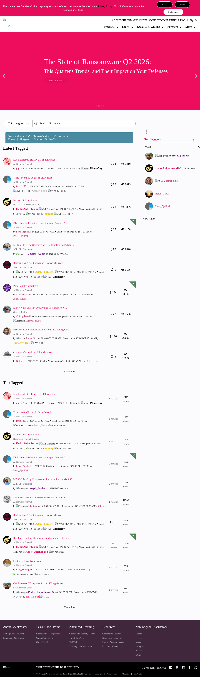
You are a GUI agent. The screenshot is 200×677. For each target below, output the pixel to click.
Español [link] (138, 634)
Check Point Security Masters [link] (82, 634)
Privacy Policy (105, 6)
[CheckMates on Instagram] (194, 667)
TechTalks (73, 642)
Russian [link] (138, 650)
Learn (125, 26)
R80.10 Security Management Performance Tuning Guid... (42, 329)
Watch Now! (24, 80)
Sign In (193, 20)
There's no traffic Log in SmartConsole (32, 177)
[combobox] (84, 123)
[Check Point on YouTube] (182, 667)
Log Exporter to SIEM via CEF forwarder (34, 159)
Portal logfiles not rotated (25, 286)
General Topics (20, 312)
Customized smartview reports (28, 561)
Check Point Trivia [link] (44, 638)
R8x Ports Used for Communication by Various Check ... (41, 538)
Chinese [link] (138, 655)
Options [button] (147, 132)
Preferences (173, 12)
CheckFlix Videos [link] (44, 642)
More (188, 26)
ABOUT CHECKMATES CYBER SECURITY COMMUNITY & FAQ (148, 20)
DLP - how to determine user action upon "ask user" (39, 223)
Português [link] (139, 646)
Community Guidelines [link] (13, 638)
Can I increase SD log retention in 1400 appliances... (39, 583)
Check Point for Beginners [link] (48, 634)
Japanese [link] (139, 642)
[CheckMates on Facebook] (188, 667)
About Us (125, 674)
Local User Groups (148, 26)
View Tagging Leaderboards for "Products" (170, 140)
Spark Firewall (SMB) (23, 588)
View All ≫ (69, 371)
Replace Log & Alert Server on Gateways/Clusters (38, 263)
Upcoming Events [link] (110, 646)
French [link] (138, 638)
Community (59, 136)
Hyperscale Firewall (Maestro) (26, 204)
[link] (169, 667)
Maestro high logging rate (26, 200)
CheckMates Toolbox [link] (111, 634)
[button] (164, 4)
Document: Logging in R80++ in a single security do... (40, 497)
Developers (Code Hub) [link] (112, 638)
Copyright (98, 674)
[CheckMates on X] (176, 667)
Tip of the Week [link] (76, 638)
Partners (172, 26)
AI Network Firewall (22, 164)
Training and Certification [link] (80, 646)
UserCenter (138, 674)
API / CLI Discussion (22, 249)
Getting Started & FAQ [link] (13, 634)
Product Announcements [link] (113, 642)
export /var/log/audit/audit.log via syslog (33, 352)
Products (109, 26)
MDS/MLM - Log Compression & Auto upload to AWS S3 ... (44, 245)
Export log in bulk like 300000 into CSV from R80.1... (40, 307)
